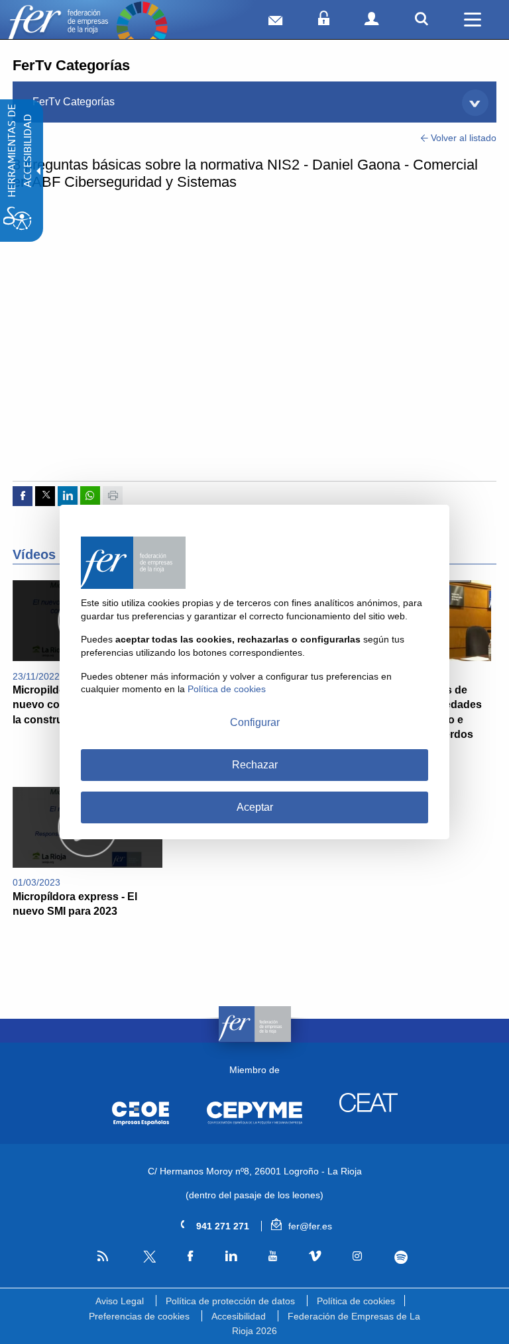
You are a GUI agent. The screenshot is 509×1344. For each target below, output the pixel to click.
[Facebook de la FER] (190, 1256)
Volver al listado (462, 137)
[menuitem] (254, 102)
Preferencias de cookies (139, 1316)
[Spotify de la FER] (401, 1257)
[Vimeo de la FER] (315, 1256)
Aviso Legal (119, 1301)
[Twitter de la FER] (148, 1260)
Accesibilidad (238, 1316)
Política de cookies (356, 1301)
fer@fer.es (309, 1226)
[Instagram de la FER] (357, 1256)
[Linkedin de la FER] (231, 1256)
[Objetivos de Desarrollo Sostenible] (141, 27)
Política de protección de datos (230, 1301)
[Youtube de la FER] (272, 1256)
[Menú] (472, 19)
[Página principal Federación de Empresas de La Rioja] (57, 27)
